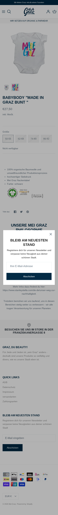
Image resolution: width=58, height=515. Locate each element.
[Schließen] (50, 234)
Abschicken (29, 276)
